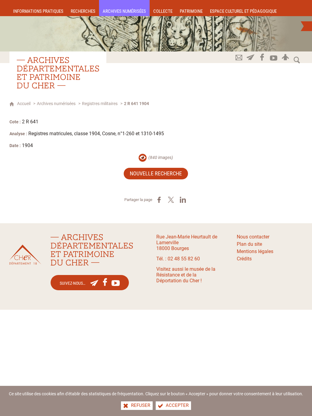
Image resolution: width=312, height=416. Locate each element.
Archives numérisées (56, 103)
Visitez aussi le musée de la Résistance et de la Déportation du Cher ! (185, 275)
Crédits (244, 259)
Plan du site (249, 244)
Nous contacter (253, 237)
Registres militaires (100, 103)
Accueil (23, 103)
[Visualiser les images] (143, 158)
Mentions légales (255, 251)
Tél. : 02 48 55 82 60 (178, 259)
